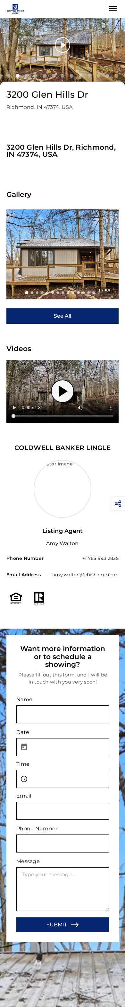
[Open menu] (113, 8)
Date (22, 732)
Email (23, 796)
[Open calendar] (24, 747)
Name (24, 699)
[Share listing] (118, 504)
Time (22, 764)
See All (62, 316)
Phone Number (36, 829)
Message (28, 861)
